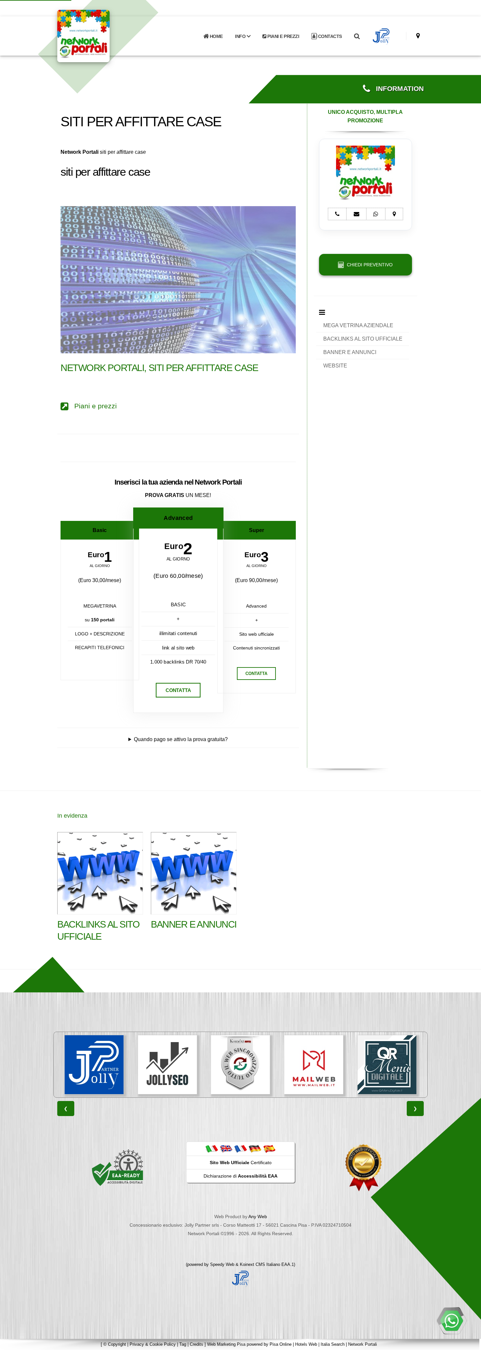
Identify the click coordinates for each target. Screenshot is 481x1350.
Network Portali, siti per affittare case (159, 368)
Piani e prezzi (92, 406)
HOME (215, 36)
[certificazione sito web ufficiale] (363, 1167)
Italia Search (333, 1344)
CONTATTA (178, 690)
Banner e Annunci (194, 924)
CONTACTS (329, 36)
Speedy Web (222, 1264)
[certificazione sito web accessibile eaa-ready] (117, 1167)
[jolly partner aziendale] (381, 36)
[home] (100, 35)
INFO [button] (241, 36)
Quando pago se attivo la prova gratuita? (181, 739)
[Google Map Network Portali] (418, 35)
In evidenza (72, 815)
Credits (196, 1344)
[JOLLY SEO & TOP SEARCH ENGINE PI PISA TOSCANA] (94, 1064)
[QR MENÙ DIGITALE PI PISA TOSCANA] (313, 1064)
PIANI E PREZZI (282, 36)
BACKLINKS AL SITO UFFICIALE (362, 339)
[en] (226, 1148)
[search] (356, 36)
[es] (269, 1148)
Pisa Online (281, 1344)
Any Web (257, 1216)
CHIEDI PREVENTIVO (368, 264)
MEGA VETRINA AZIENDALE (358, 325)
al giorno (100, 566)
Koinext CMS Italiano (260, 1264)
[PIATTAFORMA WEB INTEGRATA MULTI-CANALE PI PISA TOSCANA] (167, 1064)
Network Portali (362, 1344)
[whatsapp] (451, 1320)
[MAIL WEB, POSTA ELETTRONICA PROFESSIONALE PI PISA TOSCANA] (240, 1064)
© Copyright (114, 1344)
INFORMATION (397, 89)
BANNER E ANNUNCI (349, 352)
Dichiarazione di (240, 1176)
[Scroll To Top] (469, 1342)
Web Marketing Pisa (226, 1344)
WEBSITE (335, 365)
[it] (211, 1148)
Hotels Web (306, 1344)
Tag (182, 1344)
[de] (254, 1148)
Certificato (241, 1162)
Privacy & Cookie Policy (153, 1344)
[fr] (240, 1148)
